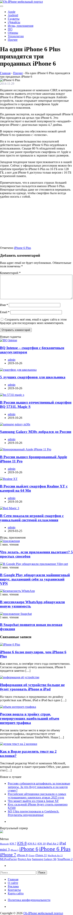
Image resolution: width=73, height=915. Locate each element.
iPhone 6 (28, 849)
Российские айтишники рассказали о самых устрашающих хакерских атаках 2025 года (37, 795)
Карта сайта (16, 893)
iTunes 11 (41, 855)
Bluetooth (4, 844)
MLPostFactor (8, 859)
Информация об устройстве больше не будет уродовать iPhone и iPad (32, 687)
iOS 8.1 (32, 843)
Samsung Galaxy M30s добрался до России (35, 432)
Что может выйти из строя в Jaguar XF (33, 801)
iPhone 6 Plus (22, 247)
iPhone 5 (14, 850)
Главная (13, 879)
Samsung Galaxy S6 (44, 859)
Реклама (13, 886)
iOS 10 (41, 843)
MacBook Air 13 (55, 855)
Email (5, 312)
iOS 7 (13, 843)
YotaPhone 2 (65, 859)
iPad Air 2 (53, 843)
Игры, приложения (20, 25)
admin (11, 359)
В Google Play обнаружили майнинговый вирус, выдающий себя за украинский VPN (35, 579)
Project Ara (24, 859)
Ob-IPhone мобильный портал (43, 913)
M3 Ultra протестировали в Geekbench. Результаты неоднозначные (33, 813)
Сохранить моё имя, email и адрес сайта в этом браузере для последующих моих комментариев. (33, 321)
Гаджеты (13, 18)
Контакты (14, 890)
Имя (4, 305)
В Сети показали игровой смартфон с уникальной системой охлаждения (32, 518)
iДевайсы (14, 22)
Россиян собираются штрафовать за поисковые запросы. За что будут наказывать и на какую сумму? (39, 787)
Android (13, 15)
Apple (11, 11)
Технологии (16, 36)
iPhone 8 (22, 855)
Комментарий (10, 273)
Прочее (13, 39)
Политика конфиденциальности (29, 900)
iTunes (31, 855)
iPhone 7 (8, 854)
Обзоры (13, 32)
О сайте (13, 883)
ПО (10, 29)
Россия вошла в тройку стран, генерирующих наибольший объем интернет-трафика (29, 718)
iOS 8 (22, 843)
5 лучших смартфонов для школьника (32, 377)
